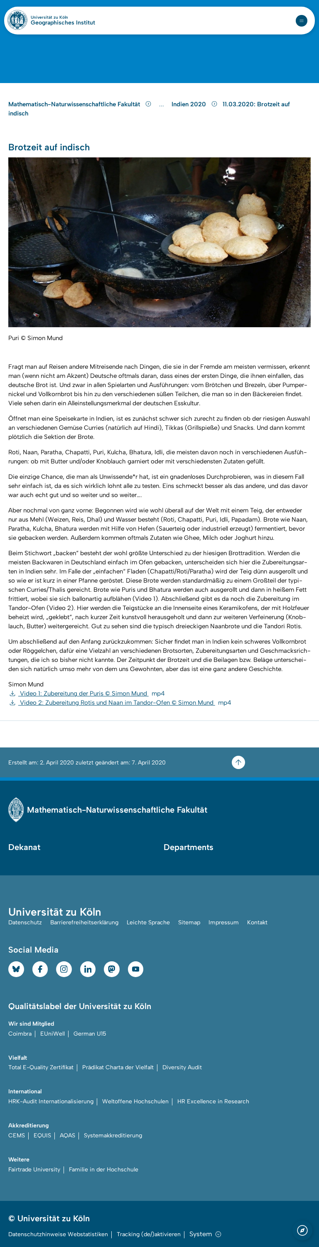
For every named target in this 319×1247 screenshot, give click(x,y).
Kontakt (257, 922)
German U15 (90, 1033)
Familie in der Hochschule (103, 1169)
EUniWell (52, 1033)
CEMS (16, 1135)
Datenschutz (25, 922)
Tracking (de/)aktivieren (149, 1234)
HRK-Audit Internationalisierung (50, 1101)
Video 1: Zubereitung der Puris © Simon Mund (91, 693)
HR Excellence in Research (213, 1101)
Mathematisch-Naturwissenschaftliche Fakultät (75, 104)
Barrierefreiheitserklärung (84, 922)
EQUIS (42, 1135)
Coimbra (20, 1033)
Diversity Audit (182, 1067)
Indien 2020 (190, 104)
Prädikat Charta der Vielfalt (118, 1067)
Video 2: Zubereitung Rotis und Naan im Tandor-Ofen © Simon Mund (124, 702)
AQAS (67, 1135)
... (163, 104)
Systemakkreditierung (113, 1135)
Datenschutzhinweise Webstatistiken (58, 1234)
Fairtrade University (34, 1169)
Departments (188, 847)
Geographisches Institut (63, 23)
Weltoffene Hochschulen (135, 1101)
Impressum (224, 922)
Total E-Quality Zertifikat (41, 1067)
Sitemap (189, 922)
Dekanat (24, 847)
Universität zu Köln (63, 17)
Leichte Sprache (148, 922)
